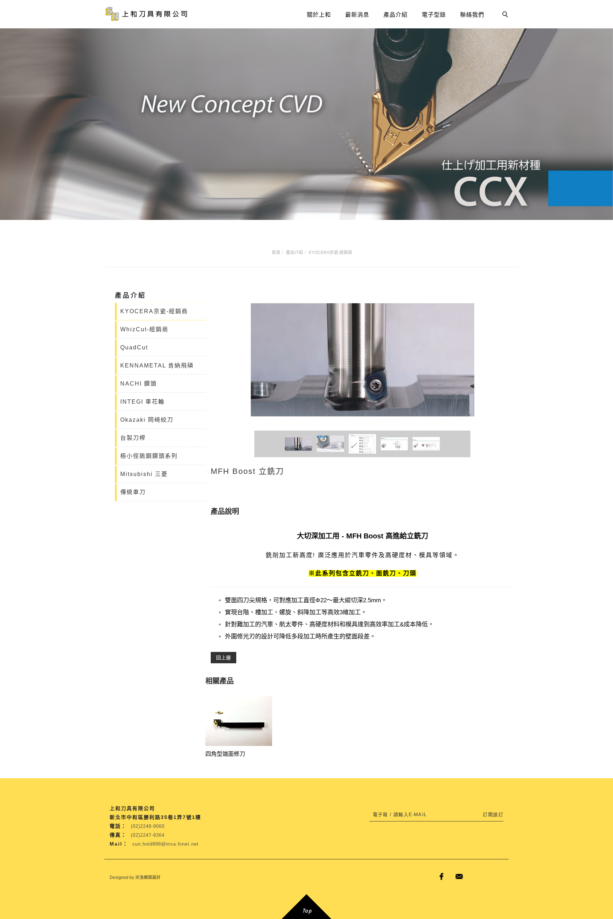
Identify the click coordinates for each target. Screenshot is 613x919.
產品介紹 (395, 15)
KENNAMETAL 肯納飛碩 (157, 365)
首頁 (276, 252)
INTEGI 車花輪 (142, 402)
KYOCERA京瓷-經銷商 (330, 252)
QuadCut (134, 347)
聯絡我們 (472, 15)
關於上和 (319, 15)
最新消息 (357, 15)
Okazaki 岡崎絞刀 (146, 420)
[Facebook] (441, 876)
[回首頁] (147, 14)
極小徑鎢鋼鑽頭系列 (149, 456)
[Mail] (459, 876)
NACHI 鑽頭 (138, 384)
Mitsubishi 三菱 (144, 474)
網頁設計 (152, 877)
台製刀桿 (133, 438)
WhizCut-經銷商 (144, 329)
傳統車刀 (133, 492)
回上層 (223, 657)
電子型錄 (434, 15)
